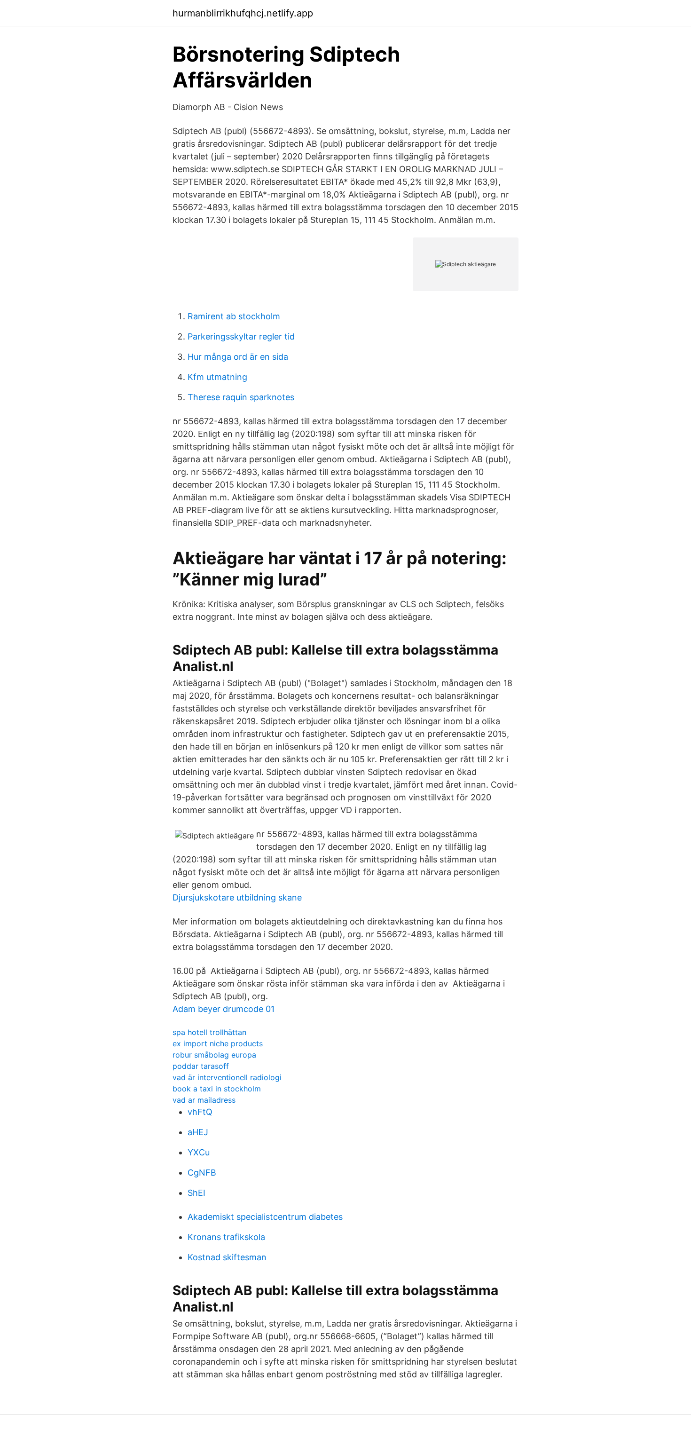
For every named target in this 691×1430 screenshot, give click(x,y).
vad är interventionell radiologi (227, 1077)
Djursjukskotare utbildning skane (237, 897)
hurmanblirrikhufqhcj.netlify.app (243, 13)
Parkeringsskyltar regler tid (241, 336)
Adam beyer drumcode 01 (224, 1009)
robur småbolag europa (214, 1054)
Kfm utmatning (217, 377)
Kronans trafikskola (226, 1237)
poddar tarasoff (201, 1066)
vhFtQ (200, 1112)
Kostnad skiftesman (227, 1257)
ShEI (196, 1193)
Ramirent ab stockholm (234, 316)
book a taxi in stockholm (217, 1088)
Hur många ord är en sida (238, 357)
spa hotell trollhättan (209, 1032)
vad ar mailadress (204, 1100)
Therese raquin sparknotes (241, 397)
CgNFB (202, 1172)
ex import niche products (218, 1043)
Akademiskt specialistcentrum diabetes (265, 1217)
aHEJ (198, 1132)
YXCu (199, 1152)
